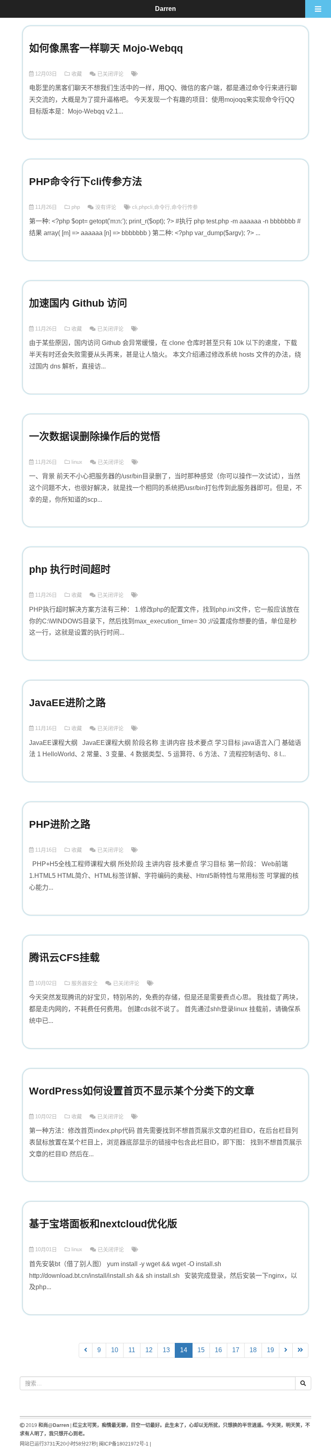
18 (253, 1350)
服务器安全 (84, 983)
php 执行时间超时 (70, 569)
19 (270, 1350)
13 (166, 1350)
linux (76, 462)
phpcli (146, 207)
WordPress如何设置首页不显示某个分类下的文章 (141, 1090)
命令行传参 (185, 207)
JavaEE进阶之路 (67, 702)
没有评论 (105, 207)
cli (134, 207)
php (75, 207)
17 (235, 1350)
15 (201, 1350)
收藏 (76, 74)
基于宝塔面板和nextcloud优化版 (103, 1223)
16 (218, 1350)
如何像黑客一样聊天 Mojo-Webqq (106, 48)
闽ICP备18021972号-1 (124, 1444)
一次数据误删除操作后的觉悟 (94, 436)
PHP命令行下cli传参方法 (85, 181)
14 (186, 1349)
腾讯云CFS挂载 (64, 957)
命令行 (162, 207)
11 (131, 1350)
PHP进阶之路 (59, 824)
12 (149, 1350)
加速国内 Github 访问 (78, 303)
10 (114, 1350)
